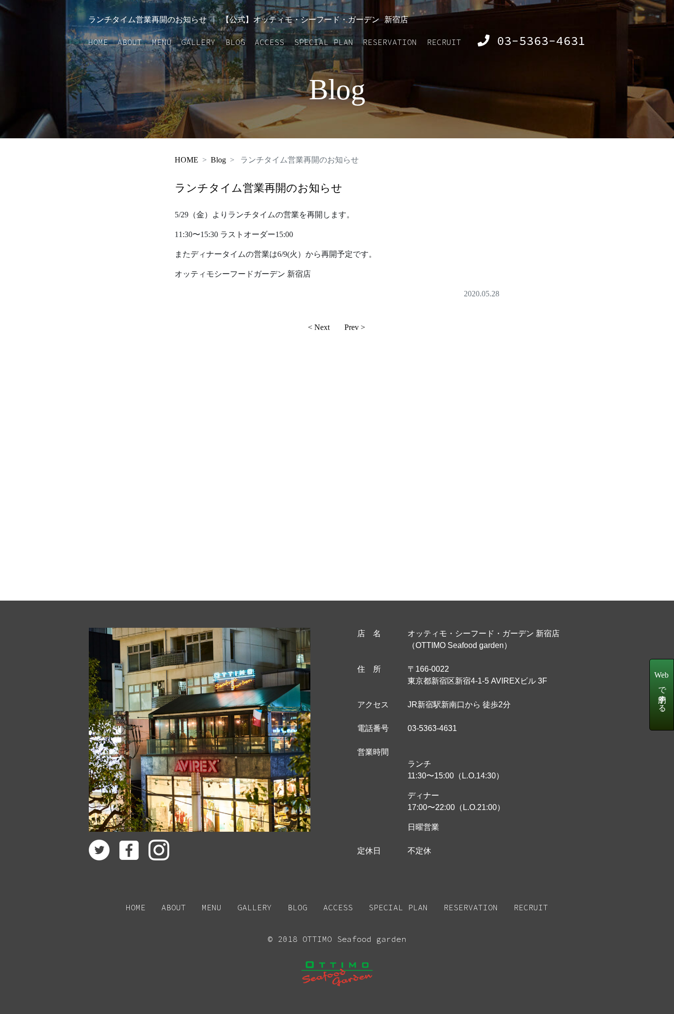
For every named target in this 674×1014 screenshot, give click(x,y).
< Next (319, 327)
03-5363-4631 (537, 40)
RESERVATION (390, 42)
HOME (98, 42)
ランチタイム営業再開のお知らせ (258, 188)
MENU (162, 42)
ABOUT (129, 42)
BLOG (235, 42)
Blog (218, 160)
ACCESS (269, 42)
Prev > (354, 327)
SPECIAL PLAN (323, 42)
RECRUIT (444, 42)
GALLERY (198, 42)
